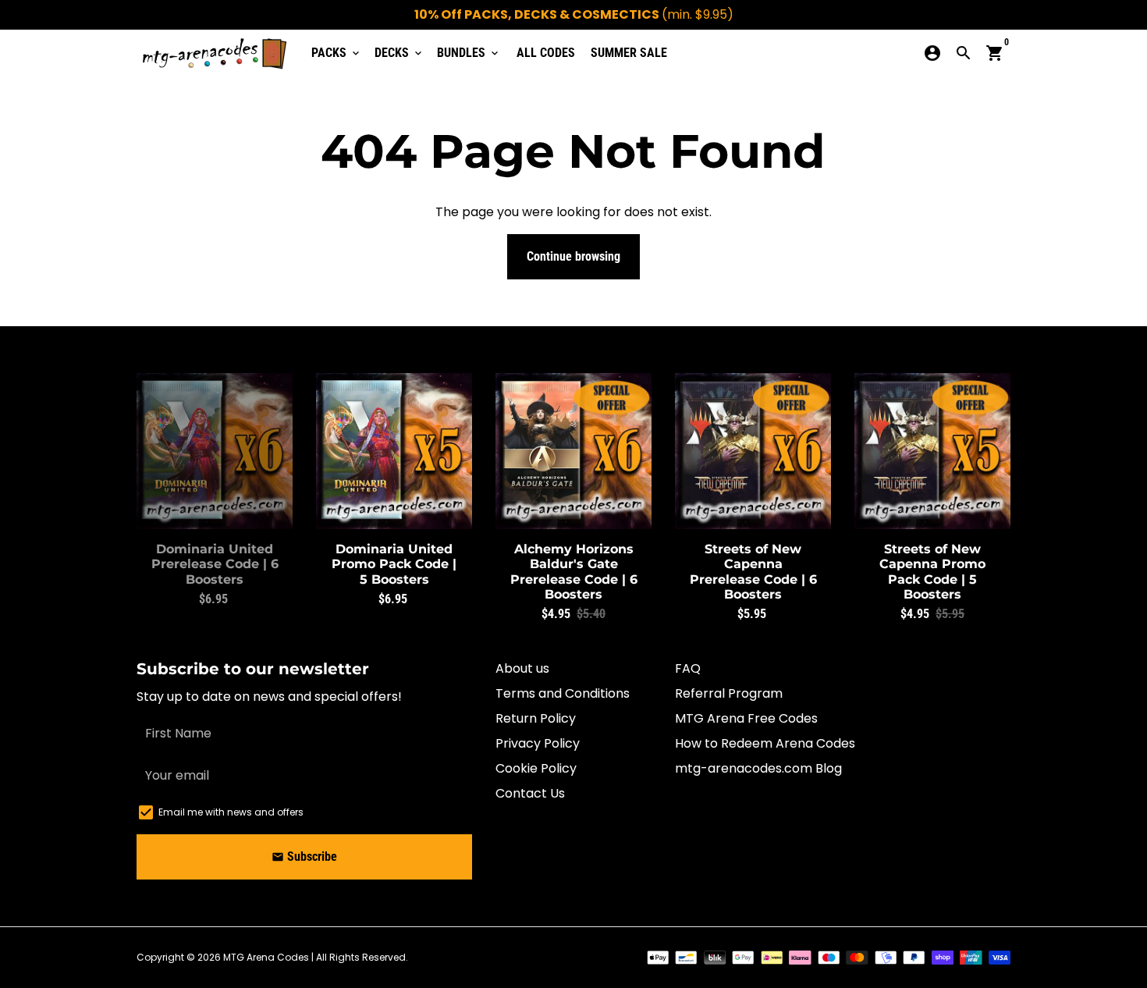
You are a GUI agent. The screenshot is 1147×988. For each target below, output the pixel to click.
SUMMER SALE (629, 52)
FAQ (688, 668)
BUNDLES (469, 52)
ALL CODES (546, 52)
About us (522, 668)
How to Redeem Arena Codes (765, 743)
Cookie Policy (536, 768)
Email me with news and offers (231, 812)
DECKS (399, 52)
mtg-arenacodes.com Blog (758, 768)
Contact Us (530, 793)
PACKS (336, 52)
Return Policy (535, 718)
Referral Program (729, 693)
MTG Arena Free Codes (746, 718)
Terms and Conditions (562, 693)
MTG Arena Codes (266, 957)
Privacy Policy (537, 743)
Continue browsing (573, 256)
